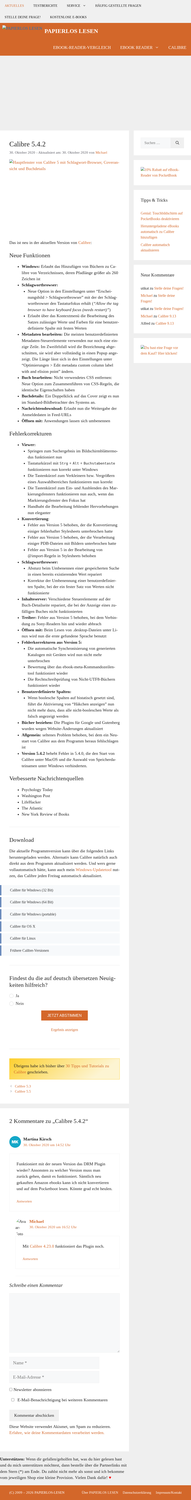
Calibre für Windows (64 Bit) (31, 902)
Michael (36, 1221)
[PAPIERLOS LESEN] (22, 31)
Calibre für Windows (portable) (33, 914)
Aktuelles (14, 5)
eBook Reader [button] (136, 47)
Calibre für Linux (23, 938)
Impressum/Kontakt (169, 1492)
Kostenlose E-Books (68, 17)
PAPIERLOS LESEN (71, 31)
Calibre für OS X (22, 926)
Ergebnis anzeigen (64, 1030)
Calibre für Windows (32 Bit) (31, 890)
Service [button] (73, 5)
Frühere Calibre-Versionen (29, 950)
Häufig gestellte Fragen (118, 5)
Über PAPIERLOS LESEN (100, 1492)
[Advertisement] (95, 90)
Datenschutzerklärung (137, 1492)
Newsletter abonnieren (31, 1389)
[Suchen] (177, 143)
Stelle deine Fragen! (169, 288)
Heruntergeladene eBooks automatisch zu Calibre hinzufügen (160, 231)
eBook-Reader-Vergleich (82, 47)
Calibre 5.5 (23, 1091)
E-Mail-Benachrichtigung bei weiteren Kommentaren (62, 1400)
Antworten (24, 1201)
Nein (20, 1003)
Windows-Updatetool (94, 869)
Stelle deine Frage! (23, 17)
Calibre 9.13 (167, 316)
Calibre (177, 47)
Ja (17, 995)
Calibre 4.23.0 (42, 1246)
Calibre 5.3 (23, 1086)
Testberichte (45, 5)
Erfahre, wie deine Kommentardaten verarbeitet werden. (57, 1432)
